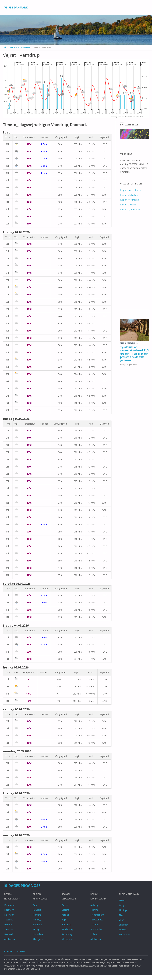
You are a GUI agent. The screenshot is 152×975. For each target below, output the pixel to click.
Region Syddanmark (20, 47)
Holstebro (38, 934)
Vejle (64, 919)
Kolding (65, 914)
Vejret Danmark (16, 7)
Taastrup (8, 919)
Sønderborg (67, 929)
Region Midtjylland (129, 195)
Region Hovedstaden (130, 190)
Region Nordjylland (129, 199)
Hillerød (8, 924)
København (9, 905)
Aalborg (94, 905)
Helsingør (9, 914)
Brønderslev (96, 929)
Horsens (37, 914)
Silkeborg (37, 924)
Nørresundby (96, 919)
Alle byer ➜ (9, 939)
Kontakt (9, 951)
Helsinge (123, 910)
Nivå (121, 915)
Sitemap (21, 951)
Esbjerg (65, 909)
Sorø (121, 919)
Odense (65, 905)
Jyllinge (122, 905)
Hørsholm (9, 909)
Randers (37, 909)
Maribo (122, 929)
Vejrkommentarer (129, 343)
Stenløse (8, 929)
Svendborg (67, 934)
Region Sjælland (128, 204)
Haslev (122, 900)
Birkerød (8, 934)
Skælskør (123, 924)
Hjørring (94, 909)
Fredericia (66, 924)
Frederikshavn (97, 914)
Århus (35, 905)
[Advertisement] (134, 263)
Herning (37, 919)
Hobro (93, 934)
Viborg (36, 929)
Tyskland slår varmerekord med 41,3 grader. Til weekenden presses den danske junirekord (134, 353)
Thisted (94, 924)
